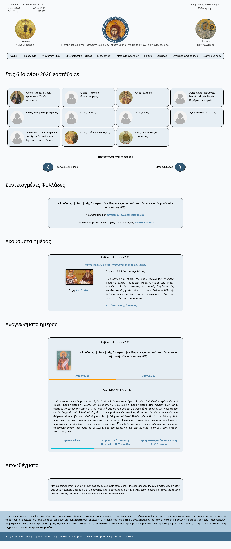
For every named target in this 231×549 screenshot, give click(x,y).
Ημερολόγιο (29, 55)
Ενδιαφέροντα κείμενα (185, 55)
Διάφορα (162, 55)
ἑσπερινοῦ (113, 214)
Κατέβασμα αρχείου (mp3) (121, 305)
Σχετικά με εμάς (212, 55)
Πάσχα (148, 55)
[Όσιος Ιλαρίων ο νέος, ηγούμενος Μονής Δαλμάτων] (79, 277)
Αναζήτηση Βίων (51, 55)
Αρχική (13, 55)
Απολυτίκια (82, 290)
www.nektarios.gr (145, 222)
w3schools (93, 536)
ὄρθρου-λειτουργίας (132, 214)
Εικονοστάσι (104, 55)
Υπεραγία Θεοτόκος (127, 55)
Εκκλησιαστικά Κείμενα (79, 55)
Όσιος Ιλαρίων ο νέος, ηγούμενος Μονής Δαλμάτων (115, 264)
